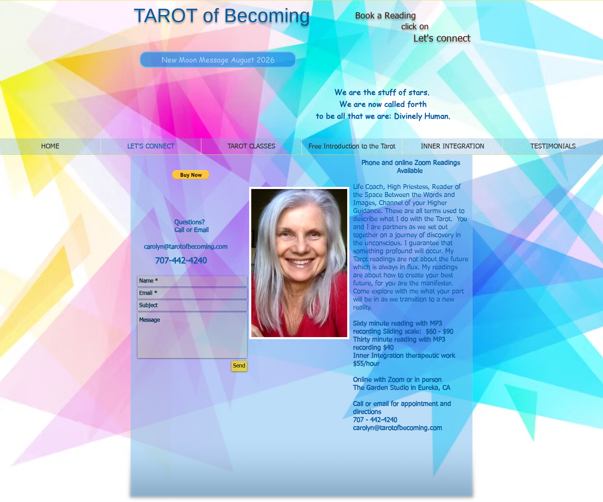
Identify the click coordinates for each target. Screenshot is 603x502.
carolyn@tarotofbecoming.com (186, 247)
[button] (190, 174)
